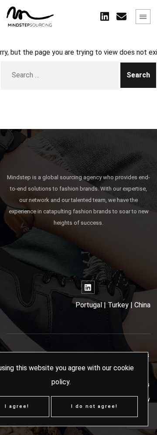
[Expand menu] (143, 16)
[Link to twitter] (104, 16)
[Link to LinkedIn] (88, 287)
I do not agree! (94, 406)
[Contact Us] (121, 16)
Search (138, 75)
